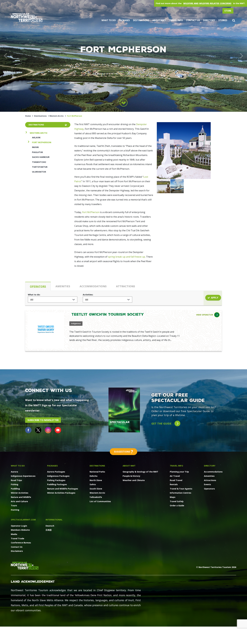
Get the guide (161, 423)
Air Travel (175, 476)
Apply (214, 297)
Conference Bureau (21, 542)
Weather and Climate (134, 480)
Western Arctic (56, 116)
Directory (209, 20)
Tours (14, 505)
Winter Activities (19, 492)
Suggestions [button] (123, 451)
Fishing (14, 484)
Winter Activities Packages (61, 492)
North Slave (96, 480)
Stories (222, 20)
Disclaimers (17, 551)
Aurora (14, 471)
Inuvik (35, 147)
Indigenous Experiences (23, 476)
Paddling (15, 488)
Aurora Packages (56, 471)
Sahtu (93, 484)
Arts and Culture (19, 501)
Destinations (141, 20)
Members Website (20, 530)
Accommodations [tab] (93, 286)
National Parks (97, 471)
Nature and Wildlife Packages (62, 488)
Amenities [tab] (62, 286)
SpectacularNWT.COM (23, 519)
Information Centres (180, 492)
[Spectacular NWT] (26, 17)
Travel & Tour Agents (181, 488)
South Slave (96, 488)
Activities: (88, 294)
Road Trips (16, 480)
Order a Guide (177, 505)
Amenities (209, 476)
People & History (131, 476)
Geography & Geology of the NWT (140, 471)
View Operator (204, 314)
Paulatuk (37, 152)
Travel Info (176, 20)
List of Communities (100, 501)
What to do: (34, 294)
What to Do (108, 20)
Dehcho (93, 476)
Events (207, 484)
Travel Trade (17, 538)
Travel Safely (177, 501)
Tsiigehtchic (39, 162)
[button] (233, 20)
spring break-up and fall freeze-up (126, 256)
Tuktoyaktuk (39, 167)
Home (28, 116)
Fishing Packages (56, 480)
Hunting (15, 509)
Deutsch (50, 525)
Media (14, 534)
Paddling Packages (57, 484)
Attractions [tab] (125, 286)
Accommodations (213, 471)
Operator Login (19, 525)
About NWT (159, 20)
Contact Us (193, 20)
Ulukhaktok (39, 171)
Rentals (174, 484)
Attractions (210, 480)
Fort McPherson (41, 142)
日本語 (49, 530)
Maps (172, 497)
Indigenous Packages (58, 476)
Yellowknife (96, 497)
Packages (124, 20)
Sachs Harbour (40, 157)
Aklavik (36, 137)
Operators (209, 488)
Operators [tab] (38, 286)
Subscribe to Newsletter (43, 420)
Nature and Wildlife (21, 497)
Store (227, 10)
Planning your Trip (179, 471)
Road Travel (176, 480)
